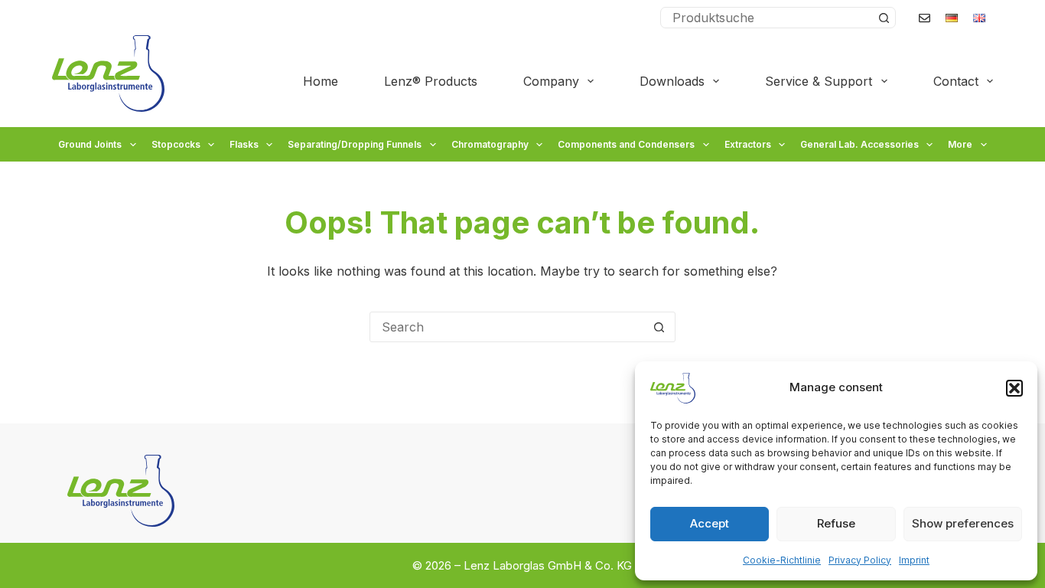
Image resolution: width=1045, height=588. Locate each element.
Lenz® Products (430, 81)
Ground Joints (90, 144)
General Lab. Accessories (859, 144)
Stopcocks (175, 144)
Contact (955, 81)
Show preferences (963, 523)
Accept (709, 523)
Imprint (914, 560)
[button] (1014, 388)
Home (320, 81)
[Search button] (884, 17)
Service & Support (818, 81)
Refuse (836, 523)
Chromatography (490, 144)
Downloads (672, 81)
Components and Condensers (626, 144)
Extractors (747, 144)
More (960, 144)
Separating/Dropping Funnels (355, 144)
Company (551, 81)
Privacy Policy (860, 560)
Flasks (244, 144)
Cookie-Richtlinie (782, 560)
